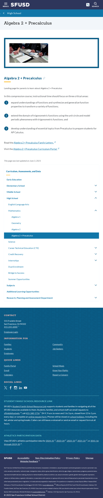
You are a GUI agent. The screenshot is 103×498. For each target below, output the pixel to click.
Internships (13, 260)
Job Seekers (58, 349)
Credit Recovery (15, 254)
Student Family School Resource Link (29, 406)
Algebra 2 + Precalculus (22, 235)
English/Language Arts (18, 204)
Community (58, 344)
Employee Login (11, 332)
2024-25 (50, 440)
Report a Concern (60, 375)
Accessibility (23, 458)
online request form (37, 416)
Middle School (13, 192)
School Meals (58, 366)
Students (8, 349)
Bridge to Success (16, 273)
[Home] (20, 5)
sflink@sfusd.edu (12, 413)
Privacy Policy (73, 458)
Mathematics (14, 210)
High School (14, 13)
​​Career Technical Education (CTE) (23, 248)
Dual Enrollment (15, 266)
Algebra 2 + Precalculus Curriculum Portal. (35, 148)
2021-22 (82, 440)
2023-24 (60, 440)
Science (11, 241)
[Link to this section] (44, 78)
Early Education (14, 179)
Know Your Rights (60, 370)
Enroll (6, 370)
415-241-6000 (10, 327)
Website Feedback (29, 461)
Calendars (8, 375)
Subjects (11, 285)
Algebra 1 (16, 217)
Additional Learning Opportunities (23, 291)
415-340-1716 (33, 413)
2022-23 (71, 440)
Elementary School (16, 185)
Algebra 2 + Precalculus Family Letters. (34, 142)
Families (7, 344)
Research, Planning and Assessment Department (30, 298)
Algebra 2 (16, 229)
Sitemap (89, 458)
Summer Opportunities (19, 279)
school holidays (77, 416)
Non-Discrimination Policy (47, 458)
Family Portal (10, 366)
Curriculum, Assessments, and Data (23, 171)
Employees (9, 353)
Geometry (16, 223)
